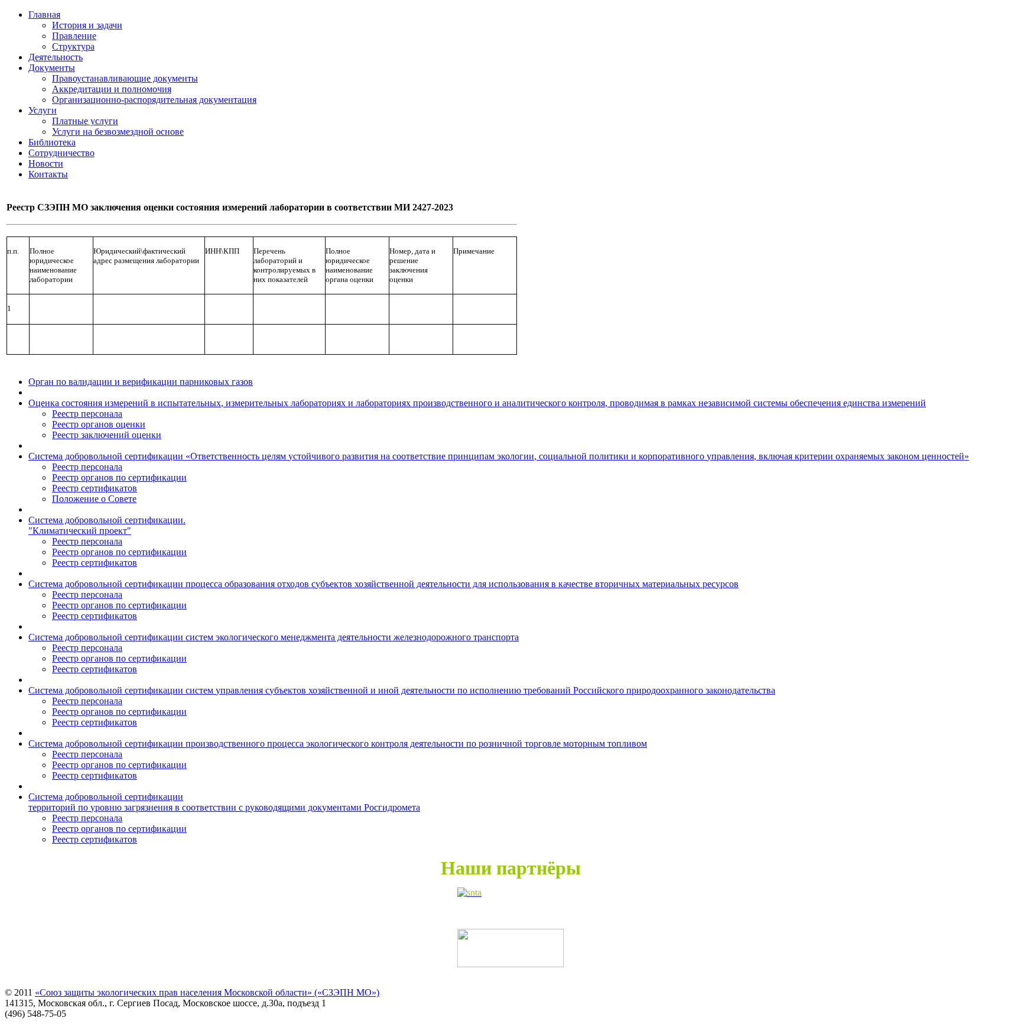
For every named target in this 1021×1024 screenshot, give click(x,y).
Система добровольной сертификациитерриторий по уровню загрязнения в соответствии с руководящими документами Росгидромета (224, 802)
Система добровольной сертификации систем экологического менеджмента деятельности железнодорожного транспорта (273, 637)
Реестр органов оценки (98, 424)
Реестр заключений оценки (106, 435)
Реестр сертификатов (94, 488)
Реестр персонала (87, 414)
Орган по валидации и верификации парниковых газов (140, 382)
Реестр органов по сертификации (119, 477)
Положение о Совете (94, 499)
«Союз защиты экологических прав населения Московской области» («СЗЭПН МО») (207, 992)
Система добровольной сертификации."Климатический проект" (107, 525)
